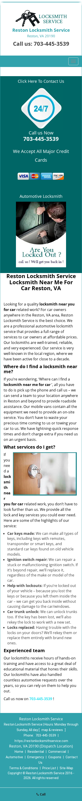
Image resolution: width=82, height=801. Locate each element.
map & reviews (52, 730)
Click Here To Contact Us (41, 81)
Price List (49, 768)
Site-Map (66, 768)
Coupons (54, 757)
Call (42, 794)
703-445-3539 (51, 43)
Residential (36, 751)
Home (19, 751)
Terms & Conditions (23, 768)
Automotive (14, 757)
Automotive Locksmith (41, 196)
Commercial (57, 751)
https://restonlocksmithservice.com (41, 741)
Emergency (35, 757)
